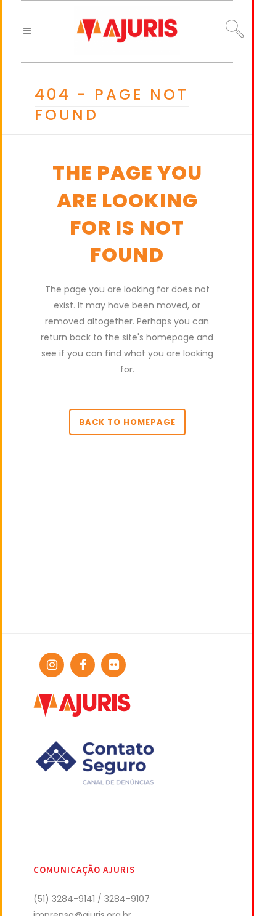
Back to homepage (127, 422)
